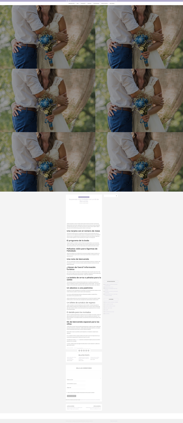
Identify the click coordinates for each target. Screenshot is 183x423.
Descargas (112, 3)
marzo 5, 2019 (92, 359)
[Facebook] (66, 1)
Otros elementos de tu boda (109, 311)
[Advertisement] (111, 214)
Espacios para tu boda (108, 307)
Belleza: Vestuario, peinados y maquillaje (111, 302)
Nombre (70, 379)
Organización (71, 3)
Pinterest (77, 339)
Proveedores (96, 3)
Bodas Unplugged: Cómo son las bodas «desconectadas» (71, 358)
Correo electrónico (71, 383)
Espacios (89, 3)
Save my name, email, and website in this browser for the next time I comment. (81, 392)
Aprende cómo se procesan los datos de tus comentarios (90, 399)
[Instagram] (70, 1)
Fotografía (83, 3)
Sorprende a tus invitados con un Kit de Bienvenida (84, 200)
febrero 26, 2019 (69, 360)
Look (78, 3)
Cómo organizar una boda (84, 197)
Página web (69, 387)
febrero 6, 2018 (81, 360)
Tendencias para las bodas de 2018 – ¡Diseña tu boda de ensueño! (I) (84, 358)
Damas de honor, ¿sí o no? (109, 287)
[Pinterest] (68, 1)
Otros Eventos (104, 3)
